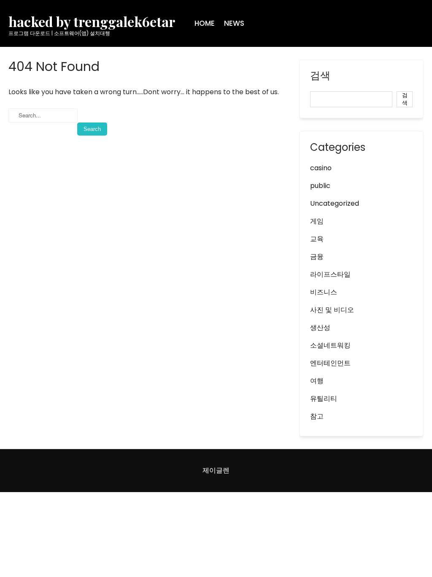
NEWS (234, 23)
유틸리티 (323, 398)
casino (321, 168)
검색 (320, 76)
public (320, 186)
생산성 (320, 327)
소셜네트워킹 (330, 345)
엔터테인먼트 (330, 363)
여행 (317, 381)
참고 (317, 416)
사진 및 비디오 (332, 310)
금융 (317, 256)
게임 (317, 221)
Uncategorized (334, 203)
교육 (317, 239)
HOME (204, 23)
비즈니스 (323, 292)
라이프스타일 (330, 274)
